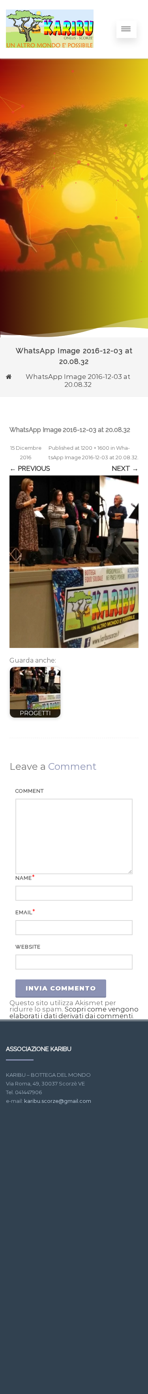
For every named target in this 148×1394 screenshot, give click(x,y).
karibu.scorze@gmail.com (57, 1101)
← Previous (29, 468)
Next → (125, 468)
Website (28, 947)
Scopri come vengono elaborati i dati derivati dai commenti (74, 1012)
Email (23, 912)
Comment (29, 791)
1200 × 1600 (95, 448)
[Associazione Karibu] (50, 55)
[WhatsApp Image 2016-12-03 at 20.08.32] (74, 561)
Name (23, 878)
